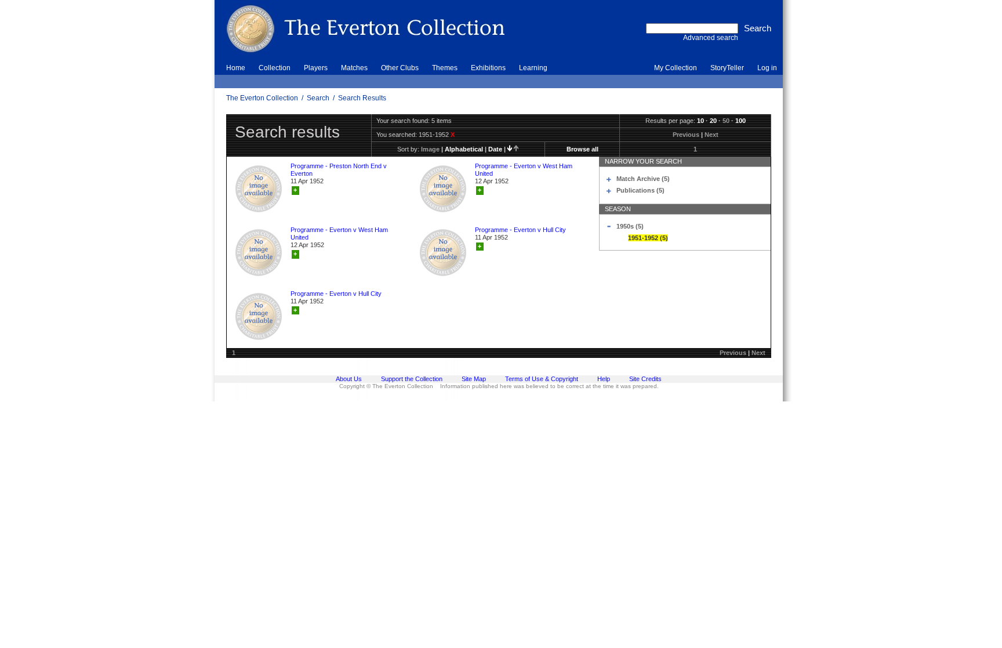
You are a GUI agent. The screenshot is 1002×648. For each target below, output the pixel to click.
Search (318, 98)
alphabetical (464, 149)
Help (603, 378)
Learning (533, 68)
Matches (354, 68)
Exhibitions (488, 68)
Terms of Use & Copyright (541, 378)
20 (713, 120)
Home (235, 68)
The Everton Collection (262, 98)
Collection (275, 68)
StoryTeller (727, 68)
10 (700, 120)
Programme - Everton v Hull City (520, 229)
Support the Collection (411, 378)
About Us (349, 378)
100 (740, 120)
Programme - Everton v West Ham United (523, 169)
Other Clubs (400, 68)
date (495, 149)
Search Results (362, 98)
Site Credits (645, 378)
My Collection (675, 68)
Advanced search (710, 38)
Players (316, 68)
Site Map (474, 378)
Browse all (582, 149)
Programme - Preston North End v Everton (339, 169)
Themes (445, 68)
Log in (767, 68)
